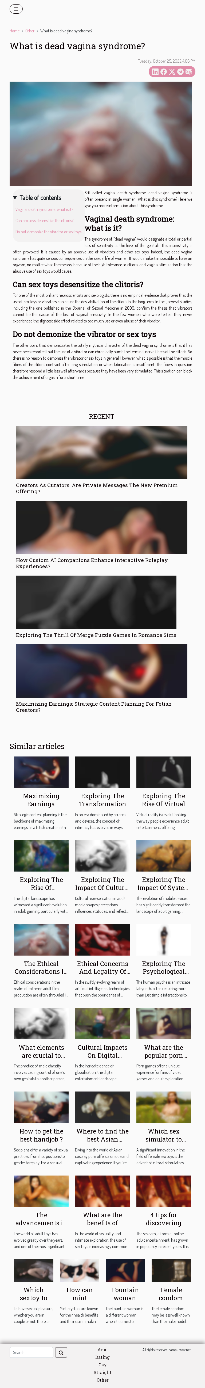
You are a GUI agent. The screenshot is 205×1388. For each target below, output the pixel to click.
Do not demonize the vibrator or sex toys (48, 231)
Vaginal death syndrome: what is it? (44, 209)
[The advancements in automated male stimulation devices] (41, 1190)
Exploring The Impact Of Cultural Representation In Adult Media (102, 892)
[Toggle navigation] (16, 9)
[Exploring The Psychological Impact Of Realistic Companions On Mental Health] (163, 939)
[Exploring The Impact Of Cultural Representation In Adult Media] (102, 855)
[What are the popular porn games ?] (163, 1023)
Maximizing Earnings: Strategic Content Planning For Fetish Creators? (94, 706)
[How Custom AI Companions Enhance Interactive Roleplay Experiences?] (101, 527)
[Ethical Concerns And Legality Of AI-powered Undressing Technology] (102, 939)
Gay (102, 1364)
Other (29, 30)
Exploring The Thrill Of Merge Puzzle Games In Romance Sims (96, 635)
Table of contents (40, 197)
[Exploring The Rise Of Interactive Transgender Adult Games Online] (41, 855)
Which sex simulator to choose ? (163, 1139)
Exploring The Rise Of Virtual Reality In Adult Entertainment (164, 808)
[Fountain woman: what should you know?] (125, 1270)
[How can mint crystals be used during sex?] (79, 1270)
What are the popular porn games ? (163, 1055)
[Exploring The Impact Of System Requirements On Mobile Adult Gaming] (163, 855)
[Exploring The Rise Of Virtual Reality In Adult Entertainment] (163, 771)
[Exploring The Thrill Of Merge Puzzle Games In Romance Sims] (96, 602)
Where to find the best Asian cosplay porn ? (102, 1139)
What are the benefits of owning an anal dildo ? (103, 1227)
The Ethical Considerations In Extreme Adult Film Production (41, 976)
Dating (102, 1357)
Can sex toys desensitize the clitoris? (44, 220)
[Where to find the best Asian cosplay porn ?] (102, 1106)
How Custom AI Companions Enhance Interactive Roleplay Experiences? (92, 563)
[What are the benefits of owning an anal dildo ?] (102, 1190)
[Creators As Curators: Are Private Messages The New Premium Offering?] (101, 452)
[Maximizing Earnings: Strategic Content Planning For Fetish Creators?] (101, 671)
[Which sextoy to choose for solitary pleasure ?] (33, 1270)
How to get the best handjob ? (41, 1135)
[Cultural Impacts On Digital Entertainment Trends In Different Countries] (102, 1023)
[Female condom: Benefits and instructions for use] (171, 1270)
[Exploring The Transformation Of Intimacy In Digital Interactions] (102, 771)
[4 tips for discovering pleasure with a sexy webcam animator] (163, 1190)
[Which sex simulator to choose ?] (163, 1106)
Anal (102, 1349)
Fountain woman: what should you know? (125, 1302)
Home (14, 30)
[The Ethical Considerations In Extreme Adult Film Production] (41, 939)
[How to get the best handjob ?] (41, 1106)
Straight (103, 1372)
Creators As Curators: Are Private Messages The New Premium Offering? (97, 488)
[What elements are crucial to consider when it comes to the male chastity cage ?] (41, 1023)
